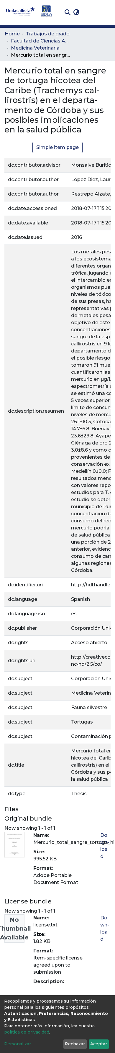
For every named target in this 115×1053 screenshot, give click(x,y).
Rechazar (75, 1044)
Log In (90, 12)
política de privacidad (26, 1032)
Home (12, 34)
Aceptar (98, 1044)
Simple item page (57, 147)
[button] (76, 12)
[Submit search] (67, 12)
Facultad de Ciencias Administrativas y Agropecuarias (40, 41)
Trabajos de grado (48, 34)
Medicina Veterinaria (35, 48)
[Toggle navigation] (106, 12)
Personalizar (17, 1044)
